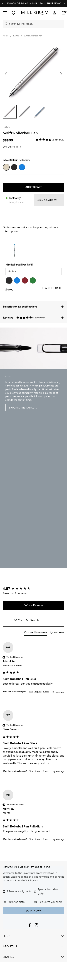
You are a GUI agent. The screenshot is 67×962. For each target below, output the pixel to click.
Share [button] (46, 691)
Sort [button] (17, 619)
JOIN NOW (33, 910)
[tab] (35, 633)
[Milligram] (34, 13)
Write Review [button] (33, 605)
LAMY (6, 127)
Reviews (24, 317)
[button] (50, 140)
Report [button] (37, 691)
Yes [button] (31, 691)
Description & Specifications (20, 306)
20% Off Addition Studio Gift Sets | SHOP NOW (34, 3)
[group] (33, 589)
